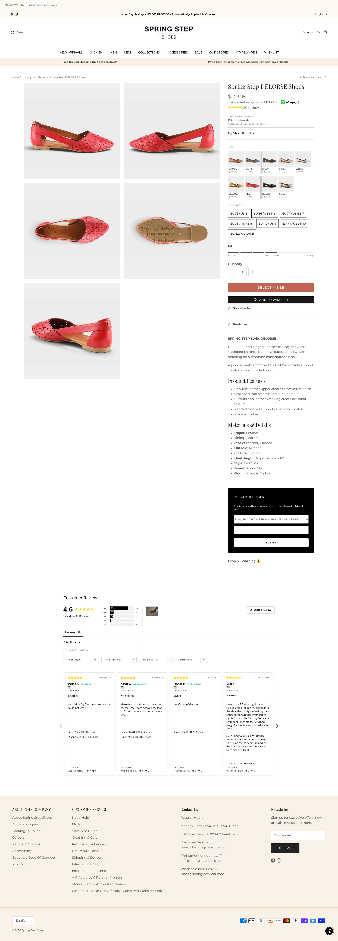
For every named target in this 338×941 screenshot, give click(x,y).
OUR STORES (219, 52)
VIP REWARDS (246, 52)
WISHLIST (271, 52)
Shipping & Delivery (87, 858)
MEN (113, 52)
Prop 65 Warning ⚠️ (244, 561)
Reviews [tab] (70, 632)
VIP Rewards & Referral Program (97, 877)
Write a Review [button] (262, 609)
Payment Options (26, 844)
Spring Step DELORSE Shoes (68, 77)
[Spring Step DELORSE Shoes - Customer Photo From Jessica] (152, 611)
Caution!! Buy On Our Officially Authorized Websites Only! (118, 891)
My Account (81, 824)
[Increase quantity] (252, 272)
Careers (18, 837)
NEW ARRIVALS (71, 52)
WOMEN (96, 52)
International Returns (89, 871)
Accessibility (22, 851)
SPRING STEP (244, 133)
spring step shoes (34, 77)
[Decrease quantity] (232, 272)
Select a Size (235, 205)
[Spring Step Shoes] (169, 32)
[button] (89, 770)
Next (277, 724)
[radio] (236, 162)
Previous (60, 724)
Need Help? (81, 818)
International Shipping (90, 864)
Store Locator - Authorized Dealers (99, 884)
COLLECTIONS (149, 52)
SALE (198, 52)
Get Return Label (85, 851)
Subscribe (285, 848)
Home (15, 77)
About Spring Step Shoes (32, 818)
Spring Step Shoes (33, 930)
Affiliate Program (25, 824)
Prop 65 (18, 864)
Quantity (235, 264)
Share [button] (75, 767)
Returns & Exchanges (89, 844)
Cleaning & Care (85, 837)
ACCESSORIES (177, 52)
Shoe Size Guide (85, 831)
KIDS (127, 52)
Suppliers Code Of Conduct (33, 858)
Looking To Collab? (27, 831)
